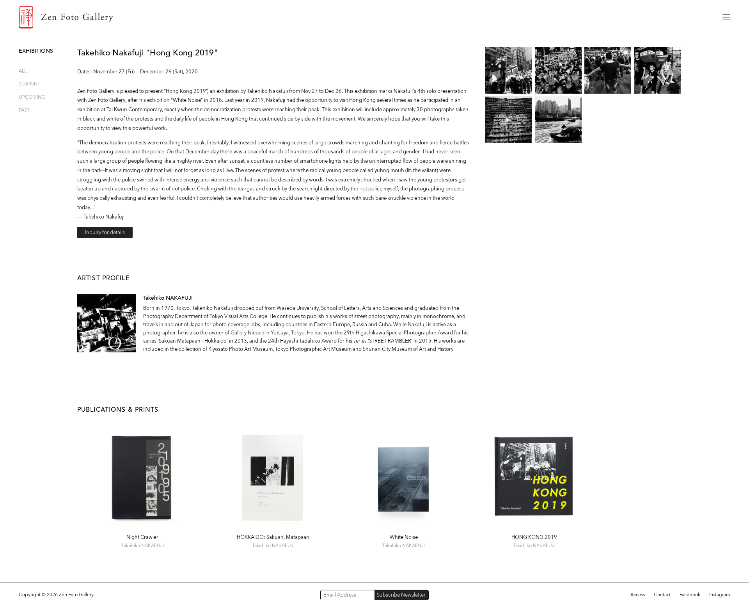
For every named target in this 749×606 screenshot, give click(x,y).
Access (637, 594)
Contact (662, 594)
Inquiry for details (105, 232)
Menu (726, 17)
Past (24, 110)
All (23, 71)
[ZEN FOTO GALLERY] (365, 17)
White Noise (404, 537)
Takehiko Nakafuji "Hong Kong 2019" (147, 52)
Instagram (719, 594)
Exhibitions (36, 51)
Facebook (690, 594)
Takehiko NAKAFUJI (168, 298)
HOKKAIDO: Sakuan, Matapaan (273, 537)
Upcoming (32, 97)
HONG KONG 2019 (534, 537)
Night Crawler (142, 537)
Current (29, 84)
